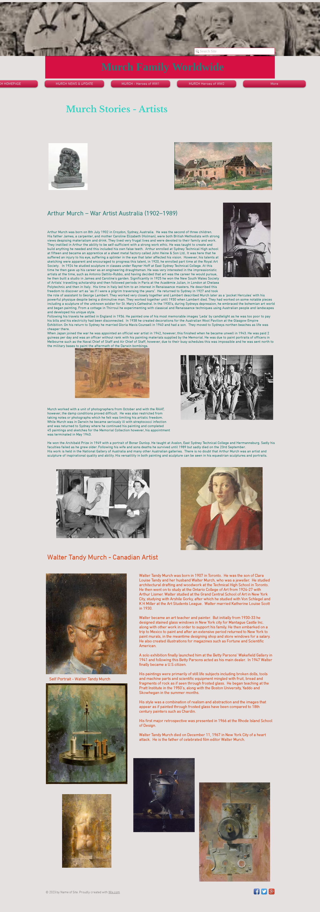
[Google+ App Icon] (272, 891)
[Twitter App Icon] (264, 891)
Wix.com (114, 892)
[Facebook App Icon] (257, 891)
